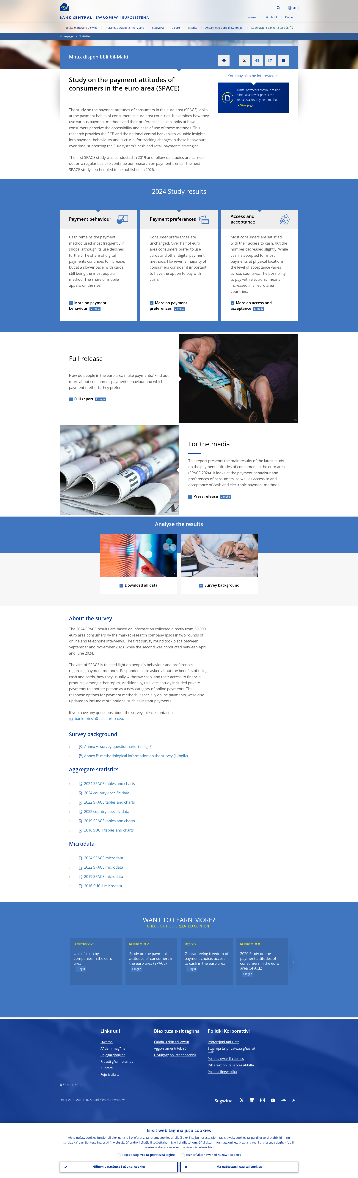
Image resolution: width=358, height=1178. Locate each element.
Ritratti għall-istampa (117, 1061)
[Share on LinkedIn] (270, 60)
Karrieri (290, 17)
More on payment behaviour (87, 306)
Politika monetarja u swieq (81, 28)
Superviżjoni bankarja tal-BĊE (270, 28)
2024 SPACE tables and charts (109, 784)
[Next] (293, 961)
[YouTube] (272, 1100)
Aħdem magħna (113, 1048)
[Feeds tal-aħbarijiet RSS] (293, 1100)
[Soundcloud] (283, 1100)
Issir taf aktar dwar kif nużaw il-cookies (213, 1155)
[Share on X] (244, 60)
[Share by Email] (283, 60)
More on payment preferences (168, 306)
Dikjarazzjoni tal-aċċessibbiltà (231, 1065)
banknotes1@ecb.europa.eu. (99, 719)
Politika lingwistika (222, 1072)
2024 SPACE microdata (103, 858)
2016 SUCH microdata (103, 886)
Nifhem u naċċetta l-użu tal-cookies (118, 1167)
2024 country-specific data (106, 793)
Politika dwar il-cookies (226, 1059)
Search (278, 8)
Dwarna (251, 17)
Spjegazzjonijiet (113, 1055)
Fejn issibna (110, 1074)
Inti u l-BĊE (271, 17)
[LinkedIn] (252, 1100)
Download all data (141, 586)
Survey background (222, 586)
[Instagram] (262, 1100)
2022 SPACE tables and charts (109, 803)
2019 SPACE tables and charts (109, 821)
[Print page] (224, 60)
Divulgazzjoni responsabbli (175, 1055)
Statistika (158, 28)
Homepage (66, 36)
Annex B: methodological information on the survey (128, 756)
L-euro (176, 28)
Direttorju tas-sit (72, 1084)
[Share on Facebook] (257, 60)
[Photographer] (295, 420)
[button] (285, 8)
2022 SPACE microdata (103, 868)
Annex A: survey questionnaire (110, 747)
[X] (241, 1100)
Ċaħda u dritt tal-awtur (171, 1042)
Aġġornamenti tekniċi (170, 1048)
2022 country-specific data (106, 812)
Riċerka (192, 28)
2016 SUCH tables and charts (109, 830)
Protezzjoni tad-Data (223, 1042)
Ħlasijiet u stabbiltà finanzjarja (125, 28)
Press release (206, 497)
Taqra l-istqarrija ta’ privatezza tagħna (148, 1155)
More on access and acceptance (251, 306)
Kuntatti (107, 1068)
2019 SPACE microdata (103, 877)
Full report (83, 399)
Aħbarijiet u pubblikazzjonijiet (224, 28)
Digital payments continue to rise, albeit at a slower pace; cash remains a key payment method (259, 98)
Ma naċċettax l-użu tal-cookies (239, 1167)
